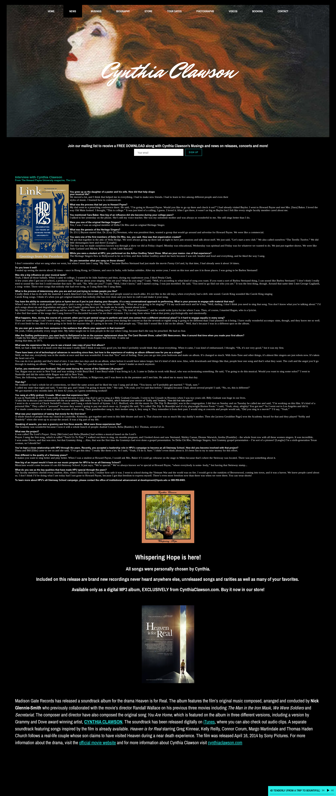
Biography (123, 11)
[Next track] (332, 790)
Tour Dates (174, 11)
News (72, 11)
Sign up (193, 152)
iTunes (209, 721)
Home (51, 11)
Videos (233, 11)
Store (148, 11)
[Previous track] (323, 790)
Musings (96, 11)
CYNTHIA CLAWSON (103, 721)
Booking (257, 11)
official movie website (97, 742)
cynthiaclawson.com (225, 742)
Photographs (205, 11)
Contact (283, 11)
